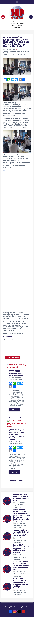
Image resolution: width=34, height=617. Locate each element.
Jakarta (13, 51)
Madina (19, 51)
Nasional (26, 51)
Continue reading (16, 418)
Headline (6, 51)
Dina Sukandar (10, 49)
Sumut (5, 53)
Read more (14, 409)
